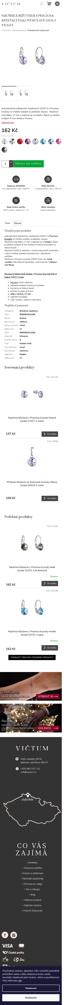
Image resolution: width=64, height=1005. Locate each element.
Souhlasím (31, 997)
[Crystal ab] (12, 141)
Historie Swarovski (32, 910)
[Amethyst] (28, 141)
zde (20, 980)
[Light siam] (20, 141)
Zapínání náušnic (33, 905)
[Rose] (59, 141)
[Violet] (35, 141)
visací (22, 347)
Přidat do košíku (28, 163)
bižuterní (14, 282)
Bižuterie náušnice (29, 311)
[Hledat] (42, 4)
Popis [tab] (7, 223)
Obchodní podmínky (32, 878)
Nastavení (30, 988)
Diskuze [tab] (17, 223)
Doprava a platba (33, 867)
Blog (33, 894)
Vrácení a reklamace (33, 873)
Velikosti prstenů (32, 899)
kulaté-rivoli (25, 343)
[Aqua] (43, 141)
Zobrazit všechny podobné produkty (32, 657)
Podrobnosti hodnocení (38, 30)
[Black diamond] (4, 149)
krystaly (8, 239)
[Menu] (57, 4)
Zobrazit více (7, 122)
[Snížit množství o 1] (11, 165)
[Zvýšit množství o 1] (11, 162)
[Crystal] (4, 141)
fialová (23, 318)
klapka (23, 354)
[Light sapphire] (51, 141)
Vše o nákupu (33, 889)
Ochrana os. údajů (33, 883)
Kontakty (32, 862)
